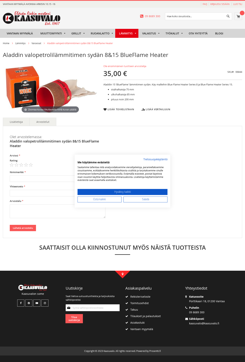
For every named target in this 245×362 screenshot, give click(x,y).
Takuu (133, 309)
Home (6, 43)
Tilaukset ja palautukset (144, 316)
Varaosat (36, 43)
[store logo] (31, 18)
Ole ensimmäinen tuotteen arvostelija (124, 66)
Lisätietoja (16, 122)
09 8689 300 (152, 16)
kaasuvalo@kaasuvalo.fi (204, 323)
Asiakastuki (136, 322)
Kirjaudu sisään (220, 4)
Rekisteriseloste (139, 296)
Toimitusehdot (138, 303)
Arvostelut (42, 122)
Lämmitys (20, 43)
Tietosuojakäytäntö (155, 159)
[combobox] (198, 16)
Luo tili (237, 4)
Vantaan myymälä (140, 329)
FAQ (205, 4)
